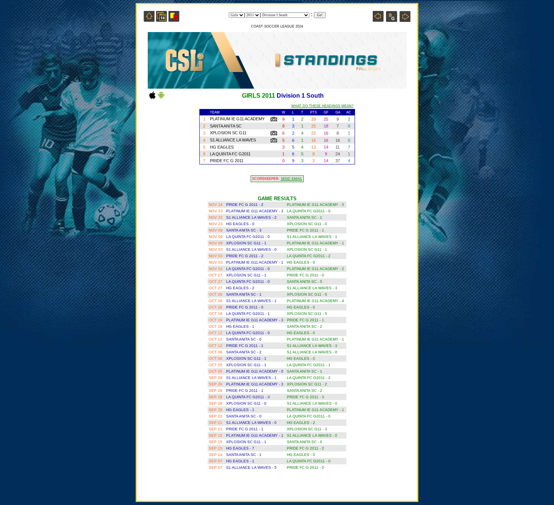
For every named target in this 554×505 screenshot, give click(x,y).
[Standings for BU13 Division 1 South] (391, 20)
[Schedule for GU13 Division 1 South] (161, 20)
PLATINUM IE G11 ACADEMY (237, 119)
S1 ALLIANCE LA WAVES (233, 140)
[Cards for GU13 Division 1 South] (173, 20)
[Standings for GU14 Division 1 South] (404, 20)
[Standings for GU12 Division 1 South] (378, 20)
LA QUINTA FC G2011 (230, 154)
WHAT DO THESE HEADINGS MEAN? (322, 106)
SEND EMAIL (291, 179)
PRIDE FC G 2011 (226, 160)
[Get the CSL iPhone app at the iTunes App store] (152, 98)
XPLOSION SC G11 (228, 132)
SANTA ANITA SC (226, 126)
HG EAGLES (222, 147)
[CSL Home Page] (149, 20)
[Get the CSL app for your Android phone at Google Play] (161, 98)
